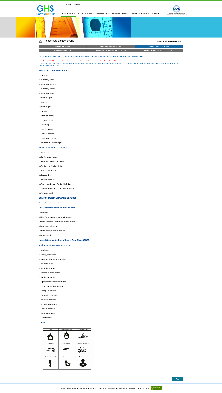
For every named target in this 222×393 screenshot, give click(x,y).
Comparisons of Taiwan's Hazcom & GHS (111, 50)
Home (158, 41)
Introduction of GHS (62, 47)
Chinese (76, 4)
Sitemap (67, 4)
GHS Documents (113, 14)
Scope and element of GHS (159, 47)
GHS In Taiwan (68, 14)
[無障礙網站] (156, 390)
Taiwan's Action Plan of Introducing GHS (159, 50)
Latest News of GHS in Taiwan (110, 47)
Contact (155, 14)
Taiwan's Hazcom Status (62, 50)
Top (177, 379)
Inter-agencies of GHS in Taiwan (135, 14)
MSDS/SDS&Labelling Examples (90, 14)
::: (62, 4)
